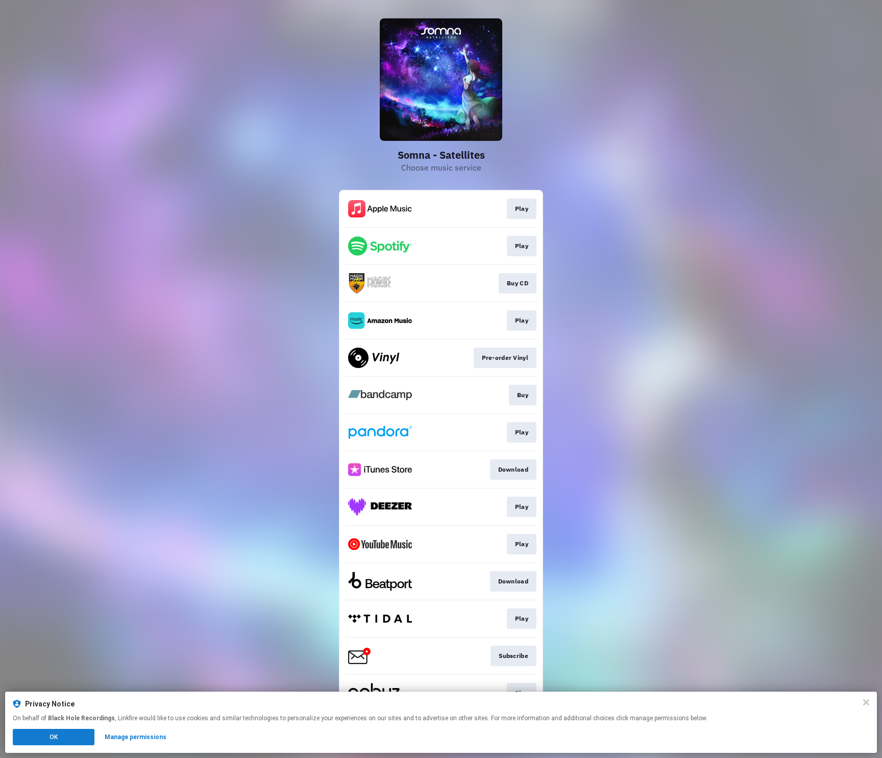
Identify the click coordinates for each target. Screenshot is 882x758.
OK (54, 737)
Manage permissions (135, 737)
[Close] (866, 702)
